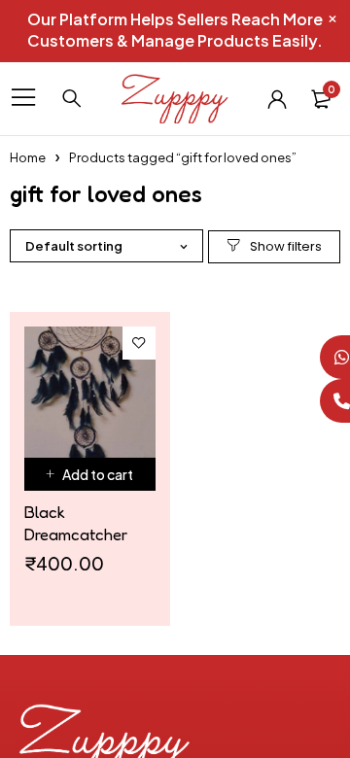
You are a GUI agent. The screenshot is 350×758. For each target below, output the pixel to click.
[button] (90, 474)
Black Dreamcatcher (75, 522)
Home (28, 157)
